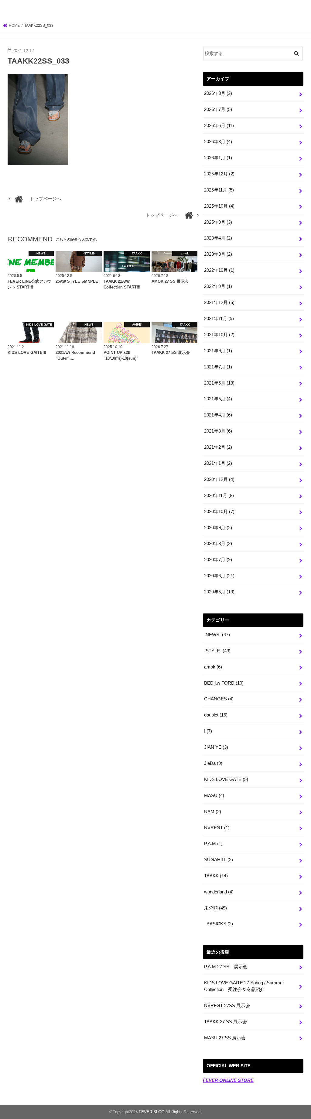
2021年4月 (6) (218, 415)
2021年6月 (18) (219, 383)
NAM (212, 811)
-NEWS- (217, 634)
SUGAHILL (218, 859)
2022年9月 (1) (218, 286)
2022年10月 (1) (219, 270)
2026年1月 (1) (218, 157)
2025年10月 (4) (219, 206)
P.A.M (213, 843)
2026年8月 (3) (218, 93)
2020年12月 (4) (219, 479)
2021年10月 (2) (219, 334)
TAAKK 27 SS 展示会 (225, 1021)
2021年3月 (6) (218, 431)
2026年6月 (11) (219, 125)
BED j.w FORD (224, 683)
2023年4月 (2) (218, 238)
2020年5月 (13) (219, 591)
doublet (215, 715)
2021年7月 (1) (218, 366)
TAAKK (216, 875)
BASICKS (220, 923)
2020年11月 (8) (219, 495)
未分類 (215, 908)
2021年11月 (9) (219, 318)
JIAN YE (216, 747)
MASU (214, 795)
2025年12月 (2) (219, 173)
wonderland (219, 891)
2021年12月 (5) (219, 302)
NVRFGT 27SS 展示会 (227, 1005)
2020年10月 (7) (219, 511)
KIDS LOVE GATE (226, 779)
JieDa (213, 763)
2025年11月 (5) (219, 190)
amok (213, 667)
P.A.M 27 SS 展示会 (226, 966)
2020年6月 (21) (219, 575)
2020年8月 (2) (218, 543)
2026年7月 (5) (218, 109)
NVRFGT (217, 827)
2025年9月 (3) (218, 222)
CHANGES (219, 698)
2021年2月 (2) (218, 447)
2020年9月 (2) (218, 527)
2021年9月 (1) (218, 350)
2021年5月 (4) (218, 398)
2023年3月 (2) (218, 254)
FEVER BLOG (155, 10)
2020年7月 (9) (218, 559)
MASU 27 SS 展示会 (225, 1037)
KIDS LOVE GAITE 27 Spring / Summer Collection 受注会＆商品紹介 (244, 986)
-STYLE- (217, 650)
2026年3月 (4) (218, 141)
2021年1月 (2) (218, 463)
